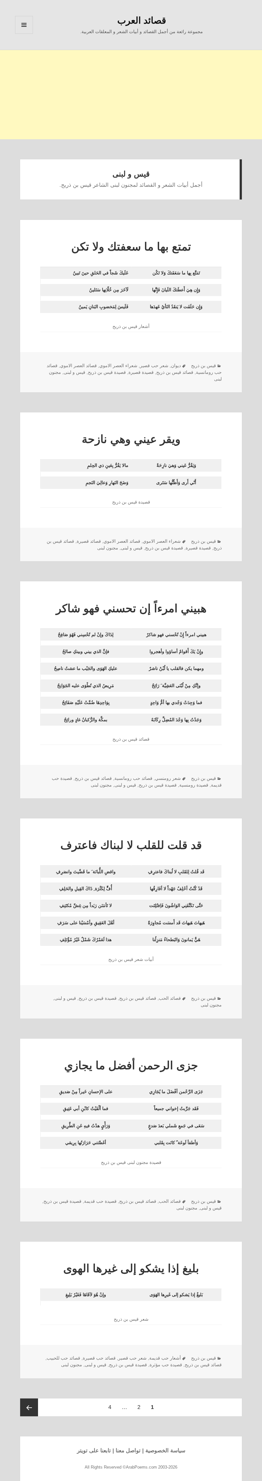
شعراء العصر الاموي (118, 365)
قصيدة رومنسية (193, 785)
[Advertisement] (131, 94)
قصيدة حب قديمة (100, 1201)
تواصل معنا (128, 1451)
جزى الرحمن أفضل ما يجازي (131, 1065)
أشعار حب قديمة (165, 1358)
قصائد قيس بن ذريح (174, 372)
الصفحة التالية (29, 1407)
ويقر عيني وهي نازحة (131, 439)
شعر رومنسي (168, 778)
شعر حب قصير (154, 365)
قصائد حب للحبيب (63, 1358)
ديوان (176, 365)
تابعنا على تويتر (94, 1451)
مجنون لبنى (107, 547)
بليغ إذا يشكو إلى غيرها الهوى (131, 1268)
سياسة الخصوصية (165, 1451)
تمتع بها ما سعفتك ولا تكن (131, 246)
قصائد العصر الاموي (78, 365)
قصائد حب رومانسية (133, 778)
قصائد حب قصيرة (99, 1358)
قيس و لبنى (74, 372)
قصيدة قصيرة (141, 372)
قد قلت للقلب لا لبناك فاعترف (131, 845)
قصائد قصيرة (89, 541)
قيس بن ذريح (203, 365)
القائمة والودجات (24, 33)
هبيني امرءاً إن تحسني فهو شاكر (131, 608)
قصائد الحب (170, 998)
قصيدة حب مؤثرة (166, 1364)
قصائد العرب (141, 20)
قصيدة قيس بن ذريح (107, 372)
